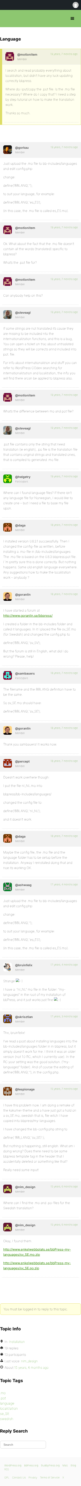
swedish (6, 1419)
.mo (3, 1393)
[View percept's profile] (7, 763)
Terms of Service (50, 1477)
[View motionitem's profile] (9, 56)
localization (9, 1408)
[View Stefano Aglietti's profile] (7, 314)
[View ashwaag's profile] (7, 887)
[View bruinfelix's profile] (7, 967)
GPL (6, 1477)
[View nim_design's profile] (7, 1189)
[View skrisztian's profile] (7, 1019)
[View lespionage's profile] (7, 1091)
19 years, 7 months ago (64, 54)
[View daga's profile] (7, 527)
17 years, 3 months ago (64, 1016)
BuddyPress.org (50, 1465)
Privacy (33, 1477)
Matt (65, 1465)
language (7, 1403)
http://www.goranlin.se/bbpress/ (27, 616)
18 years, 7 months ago (64, 524)
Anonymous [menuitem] (75, 5)
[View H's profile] (7, 478)
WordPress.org (12, 1465)
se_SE (4, 1413)
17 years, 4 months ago (64, 884)
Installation (17, 1342)
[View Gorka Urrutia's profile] (7, 149)
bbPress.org (7, 18)
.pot (3, 1398)
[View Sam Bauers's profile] (7, 675)
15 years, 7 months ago (64, 1088)
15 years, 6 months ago (64, 1186)
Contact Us (19, 1477)
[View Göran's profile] (7, 596)
